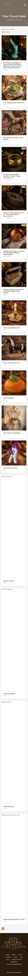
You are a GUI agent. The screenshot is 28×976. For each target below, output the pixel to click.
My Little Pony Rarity (10, 468)
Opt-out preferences (14, 964)
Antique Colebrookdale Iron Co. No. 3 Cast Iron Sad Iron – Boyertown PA (13, 214)
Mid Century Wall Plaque (11, 433)
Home (7, 954)
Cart (7, 959)
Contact (8, 957)
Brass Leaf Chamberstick (11, 328)
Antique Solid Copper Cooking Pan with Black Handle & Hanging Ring (13, 252)
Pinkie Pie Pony (8, 806)
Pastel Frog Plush (9, 694)
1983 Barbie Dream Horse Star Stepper (13, 138)
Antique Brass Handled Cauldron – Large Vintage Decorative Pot (11, 176)
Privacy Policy (17, 959)
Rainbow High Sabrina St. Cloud (14, 919)
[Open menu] (25, 4)
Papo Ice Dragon (8, 581)
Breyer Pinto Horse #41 (11, 363)
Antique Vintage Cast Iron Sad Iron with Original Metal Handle (13, 291)
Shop (13, 954)
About (20, 954)
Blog (15, 957)
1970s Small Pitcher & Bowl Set (13, 103)
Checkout (14, 962)
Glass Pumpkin (8, 398)
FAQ (21, 957)
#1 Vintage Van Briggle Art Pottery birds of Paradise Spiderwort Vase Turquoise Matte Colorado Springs (12, 65)
